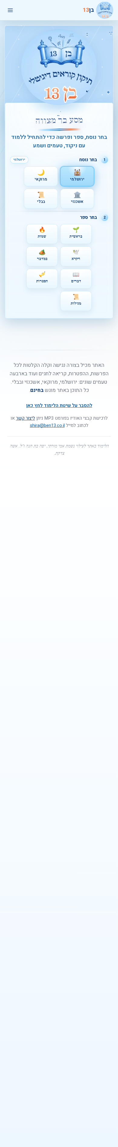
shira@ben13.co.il (47, 425)
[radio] (77, 176)
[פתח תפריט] (10, 10)
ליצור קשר (25, 418)
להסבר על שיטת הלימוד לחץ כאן (59, 405)
